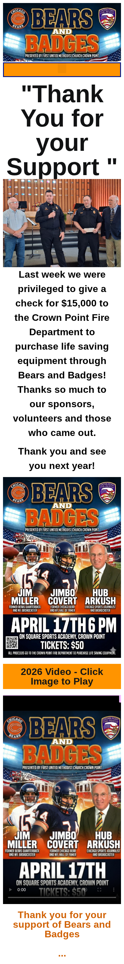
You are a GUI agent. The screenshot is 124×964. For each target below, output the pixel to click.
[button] (62, 68)
